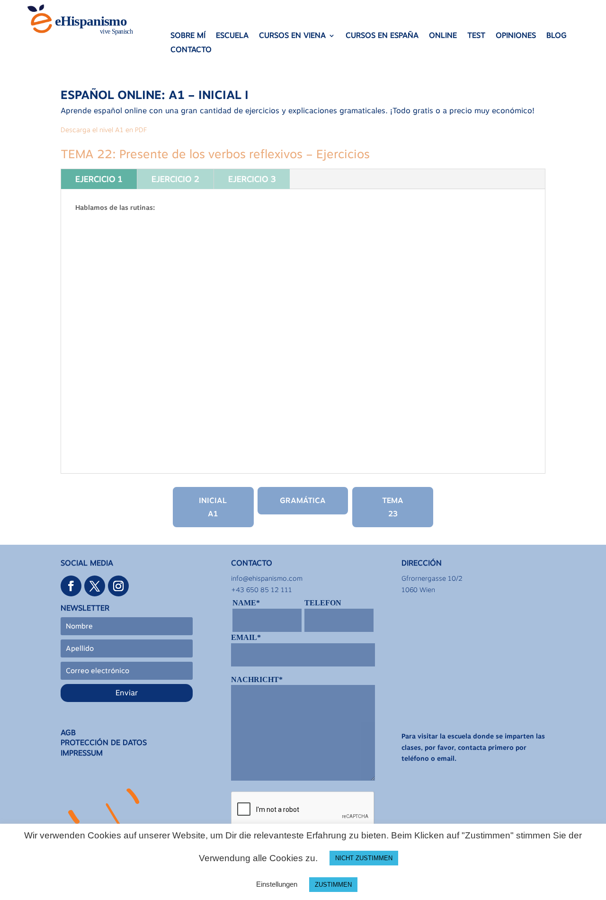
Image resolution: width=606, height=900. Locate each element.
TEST (476, 36)
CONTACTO (191, 50)
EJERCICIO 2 (175, 179)
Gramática (303, 500)
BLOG (556, 36)
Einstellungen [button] (276, 884)
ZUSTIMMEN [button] (333, 884)
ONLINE (443, 36)
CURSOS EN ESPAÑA (382, 36)
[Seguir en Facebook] (71, 586)
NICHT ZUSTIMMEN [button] (363, 858)
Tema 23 (392, 507)
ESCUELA (232, 36)
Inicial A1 (213, 507)
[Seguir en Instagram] (118, 586)
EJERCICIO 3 (252, 179)
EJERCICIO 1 (99, 179)
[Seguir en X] (94, 586)
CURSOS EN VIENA (292, 36)
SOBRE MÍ (187, 36)
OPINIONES (516, 36)
